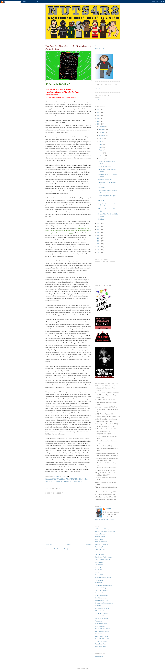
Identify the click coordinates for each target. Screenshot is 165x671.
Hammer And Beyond (101, 595)
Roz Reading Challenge (102, 631)
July (100, 141)
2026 (99, 109)
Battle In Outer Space (104, 166)
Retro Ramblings (100, 626)
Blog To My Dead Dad (102, 544)
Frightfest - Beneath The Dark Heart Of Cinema (107, 205)
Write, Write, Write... (101, 646)
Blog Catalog (99, 656)
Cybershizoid (99, 565)
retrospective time (66, 479)
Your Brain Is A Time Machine (71, 481)
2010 (99, 253)
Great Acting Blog (100, 588)
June (100, 144)
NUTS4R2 (109, 508)
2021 (99, 124)
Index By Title (99, 48)
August (101, 138)
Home (68, 544)
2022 (99, 121)
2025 (99, 112)
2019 (99, 226)
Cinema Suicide (99, 549)
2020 (99, 223)
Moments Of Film (100, 616)
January (101, 159)
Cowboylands (99, 562)
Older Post (88, 544)
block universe (57, 478)
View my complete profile (104, 519)
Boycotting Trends (100, 547)
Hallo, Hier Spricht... (101, 593)
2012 (99, 247)
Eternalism (82, 478)
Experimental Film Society (103, 577)
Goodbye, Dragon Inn (105, 179)
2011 (99, 250)
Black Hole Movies (101, 542)
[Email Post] (68, 476)
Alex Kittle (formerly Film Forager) (105, 531)
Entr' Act (97, 572)
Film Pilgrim (98, 582)
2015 (99, 238)
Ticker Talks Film (100, 644)
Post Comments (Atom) (61, 549)
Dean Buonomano (70, 478)
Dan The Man (99, 570)
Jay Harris (98, 606)
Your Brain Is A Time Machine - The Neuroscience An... (108, 192)
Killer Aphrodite (100, 611)
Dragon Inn (101, 188)
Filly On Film (99, 580)
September (102, 135)
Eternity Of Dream (100, 575)
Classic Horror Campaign (102, 560)
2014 (99, 241)
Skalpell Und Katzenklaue (103, 639)
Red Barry (101, 219)
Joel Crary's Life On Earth (102, 608)
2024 (99, 115)
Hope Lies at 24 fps (101, 598)
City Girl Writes (99, 554)
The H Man (101, 201)
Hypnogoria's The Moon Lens (104, 603)
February (102, 156)
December (102, 127)
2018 (99, 229)
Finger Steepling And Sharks (103, 585)
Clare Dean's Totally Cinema (103, 557)
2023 (99, 118)
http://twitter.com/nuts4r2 (102, 100)
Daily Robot (98, 567)
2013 (99, 244)
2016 (99, 235)
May (100, 147)
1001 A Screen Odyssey (102, 529)
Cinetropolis (98, 552)
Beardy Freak (99, 539)
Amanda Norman (100, 534)
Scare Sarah (98, 634)
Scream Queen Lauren (101, 636)
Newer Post (48, 544)
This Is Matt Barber (101, 641)
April (100, 150)
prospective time (51, 479)
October (101, 132)
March (101, 153)
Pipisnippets (98, 621)
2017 (99, 232)
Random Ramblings (101, 623)
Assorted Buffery (100, 536)
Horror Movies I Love (101, 600)
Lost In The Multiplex (101, 613)
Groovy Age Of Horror (101, 590)
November (102, 129)
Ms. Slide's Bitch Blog (101, 618)
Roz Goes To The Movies (102, 629)
